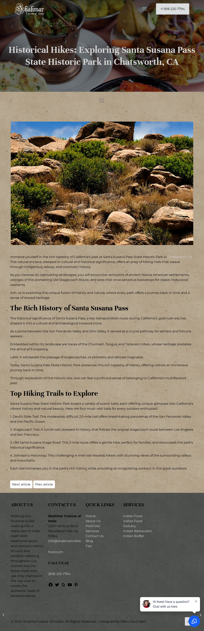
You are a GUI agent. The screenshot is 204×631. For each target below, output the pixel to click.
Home (91, 516)
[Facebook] (50, 586)
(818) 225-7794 (59, 574)
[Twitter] (57, 586)
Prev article (44, 484)
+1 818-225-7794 (172, 9)
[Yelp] (63, 586)
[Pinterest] (76, 586)
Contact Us (95, 536)
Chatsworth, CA (180, 257)
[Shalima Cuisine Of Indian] (29, 9)
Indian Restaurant (137, 531)
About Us (93, 521)
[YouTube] (69, 586)
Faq (89, 546)
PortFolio (93, 526)
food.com (55, 552)
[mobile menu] (144, 9)
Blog (89, 541)
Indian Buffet (133, 536)
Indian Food (132, 516)
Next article (21, 484)
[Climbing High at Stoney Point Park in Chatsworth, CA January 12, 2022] (200, 615)
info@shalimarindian (64, 541)
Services (92, 531)
